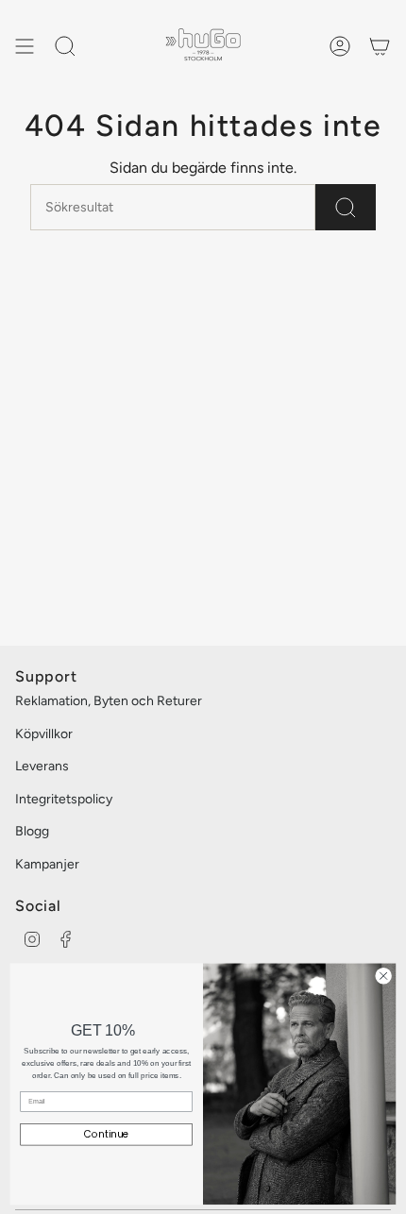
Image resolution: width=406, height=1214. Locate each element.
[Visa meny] (24, 46)
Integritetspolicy (63, 799)
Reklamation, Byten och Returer (108, 701)
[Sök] (345, 207)
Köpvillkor (44, 734)
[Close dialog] (383, 975)
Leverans (42, 766)
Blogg (32, 831)
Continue (106, 1134)
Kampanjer (47, 864)
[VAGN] (379, 46)
